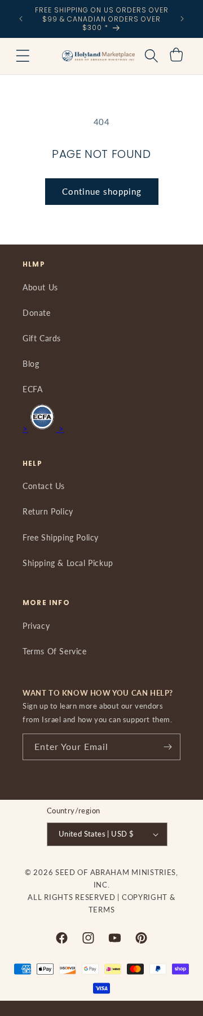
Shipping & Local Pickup (68, 563)
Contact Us (44, 486)
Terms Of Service (55, 651)
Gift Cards (42, 338)
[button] (22, 56)
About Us (40, 287)
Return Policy (48, 511)
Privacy (36, 626)
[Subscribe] (167, 747)
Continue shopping (102, 191)
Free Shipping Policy (61, 537)
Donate (37, 313)
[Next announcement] (182, 18)
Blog (31, 363)
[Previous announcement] (20, 18)
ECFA (32, 389)
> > (43, 428)
